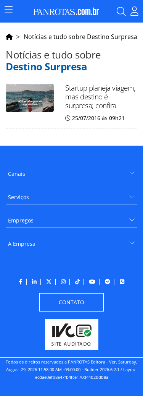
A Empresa (21, 243)
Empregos (21, 220)
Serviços (18, 197)
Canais (16, 173)
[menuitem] (71, 171)
